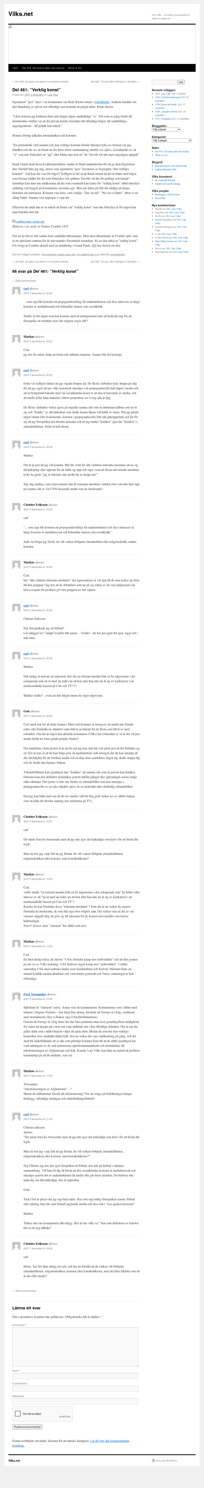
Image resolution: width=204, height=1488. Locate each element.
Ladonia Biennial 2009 (165, 169)
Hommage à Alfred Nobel (167, 194)
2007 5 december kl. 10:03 (38, 879)
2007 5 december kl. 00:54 (38, 715)
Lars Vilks (52, 94)
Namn (16, 1370)
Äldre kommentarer (24, 280)
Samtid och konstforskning (167, 183)
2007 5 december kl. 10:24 (38, 946)
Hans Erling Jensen (164, 241)
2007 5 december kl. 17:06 (38, 1075)
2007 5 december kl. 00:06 (38, 293)
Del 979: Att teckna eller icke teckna (43, 68)
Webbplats (18, 1396)
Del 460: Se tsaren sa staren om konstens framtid (40, 81)
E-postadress (20, 1383)
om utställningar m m (88, 254)
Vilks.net (20, 13)
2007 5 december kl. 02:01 (38, 821)
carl (26, 288)
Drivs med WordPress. (167, 1460)
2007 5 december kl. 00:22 (38, 341)
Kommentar (19, 1325)
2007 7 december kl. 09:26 (38, 1248)
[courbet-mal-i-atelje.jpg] (28, 221)
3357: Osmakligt (163, 118)
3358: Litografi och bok (166, 111)
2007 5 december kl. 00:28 (38, 447)
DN (94, 245)
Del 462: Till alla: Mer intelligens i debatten (115, 81)
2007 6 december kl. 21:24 (38, 1119)
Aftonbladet (101, 102)
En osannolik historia (165, 180)
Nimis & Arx (75, 68)
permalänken (118, 254)
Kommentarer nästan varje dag (59, 254)
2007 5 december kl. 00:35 (38, 567)
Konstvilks (160, 198)
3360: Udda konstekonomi (167, 97)
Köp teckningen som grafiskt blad (171, 165)
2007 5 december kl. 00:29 (38, 509)
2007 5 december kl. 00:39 (38, 658)
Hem (15, 68)
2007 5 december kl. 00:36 (38, 610)
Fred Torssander (35, 994)
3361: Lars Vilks (163, 93)
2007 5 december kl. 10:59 (38, 999)
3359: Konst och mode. (166, 104)
